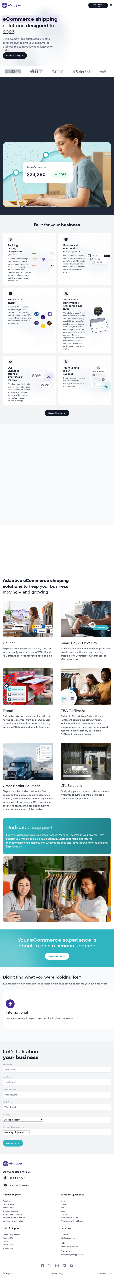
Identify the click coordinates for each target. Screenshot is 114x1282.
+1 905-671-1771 (17, 1177)
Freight (64, 1214)
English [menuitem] (9, 1273)
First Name (7, 1064)
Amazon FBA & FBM (70, 1217)
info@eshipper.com (19, 1185)
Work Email (7, 1102)
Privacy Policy (57, 1273)
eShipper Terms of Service (14, 1217)
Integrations (8, 1247)
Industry (6, 1114)
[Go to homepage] (11, 5)
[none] (9, 1273)
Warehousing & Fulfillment (72, 1220)
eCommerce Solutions (12, 1214)
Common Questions (11, 1234)
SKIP (63, 1207)
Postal (63, 1204)
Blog (63, 1200)
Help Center (8, 1244)
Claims (6, 1241)
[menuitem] (9, 1273)
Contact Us (11, 1143)
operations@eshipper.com (72, 1254)
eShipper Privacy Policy (13, 1220)
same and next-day (93, 652)
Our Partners (8, 1204)
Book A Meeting (55, 956)
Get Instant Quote (98, 5)
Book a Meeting (13, 55)
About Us (7, 1200)
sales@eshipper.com (69, 1246)
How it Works (8, 1207)
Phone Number (9, 1089)
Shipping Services (10, 1210)
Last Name (7, 1076)
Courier (64, 1210)
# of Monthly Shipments (13, 1127)
